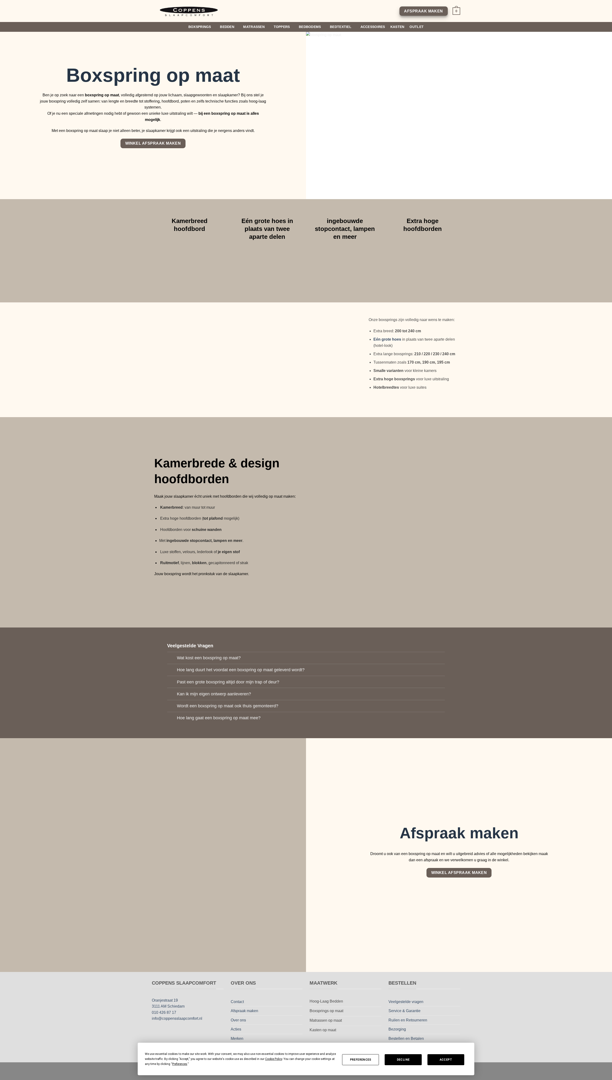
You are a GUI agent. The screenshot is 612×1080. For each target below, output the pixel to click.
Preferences (360, 1059)
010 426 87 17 (164, 1012)
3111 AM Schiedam (168, 1006)
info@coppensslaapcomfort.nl (177, 1018)
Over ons (238, 1020)
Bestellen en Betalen (406, 1038)
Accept (446, 1059)
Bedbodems (310, 27)
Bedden (227, 27)
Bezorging (397, 1029)
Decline (403, 1059)
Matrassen (254, 27)
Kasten (397, 27)
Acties (236, 1029)
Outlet (417, 27)
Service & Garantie (404, 1011)
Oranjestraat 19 (165, 1000)
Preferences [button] (179, 1064)
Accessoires (373, 27)
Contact (237, 1002)
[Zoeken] (458, 27)
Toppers (282, 27)
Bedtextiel (340, 27)
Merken (237, 1038)
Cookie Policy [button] (273, 1059)
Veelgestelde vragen (405, 1002)
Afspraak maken (244, 1011)
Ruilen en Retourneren (407, 1020)
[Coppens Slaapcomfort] (189, 11)
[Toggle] (171, 658)
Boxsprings (199, 27)
